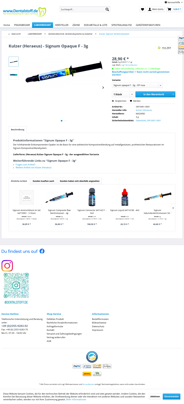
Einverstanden (171, 396)
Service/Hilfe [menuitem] (174, 2)
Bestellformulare (100, 319)
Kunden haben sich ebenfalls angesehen (79, 181)
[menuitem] (85, 9)
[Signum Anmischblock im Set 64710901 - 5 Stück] (27, 197)
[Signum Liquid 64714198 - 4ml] (125, 197)
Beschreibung (17, 129)
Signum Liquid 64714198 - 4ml (124, 210)
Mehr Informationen (76, 399)
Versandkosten (88, 384)
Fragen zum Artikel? (25, 164)
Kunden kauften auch (43, 181)
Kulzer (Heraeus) (144, 110)
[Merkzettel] (142, 9)
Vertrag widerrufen (56, 337)
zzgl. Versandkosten (129, 65)
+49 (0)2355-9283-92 (14, 326)
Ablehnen (155, 396)
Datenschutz (98, 326)
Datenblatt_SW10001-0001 (148, 120)
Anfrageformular (55, 326)
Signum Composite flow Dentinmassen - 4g (59, 211)
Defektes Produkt (55, 319)
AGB (49, 341)
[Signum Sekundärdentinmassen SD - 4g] (157, 197)
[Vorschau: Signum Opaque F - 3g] (14, 62)
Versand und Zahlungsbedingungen (64, 333)
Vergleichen (120, 101)
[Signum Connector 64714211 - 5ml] (92, 197)
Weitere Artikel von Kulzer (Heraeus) (33, 167)
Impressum (97, 329)
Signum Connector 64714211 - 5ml (91, 211)
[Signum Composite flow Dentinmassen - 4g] (59, 197)
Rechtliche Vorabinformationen (62, 322)
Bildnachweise (99, 322)
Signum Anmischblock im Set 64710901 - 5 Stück (27, 211)
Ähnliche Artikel (19, 181)
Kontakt (50, 329)
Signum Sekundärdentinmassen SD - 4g (157, 212)
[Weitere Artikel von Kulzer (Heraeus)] (164, 49)
